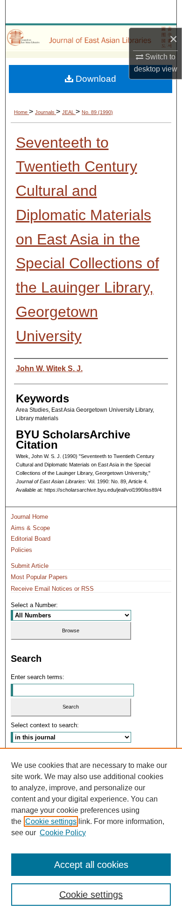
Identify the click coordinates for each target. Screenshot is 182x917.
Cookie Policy (63, 833)
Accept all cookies (91, 865)
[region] (91, 832)
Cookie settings (51, 821)
